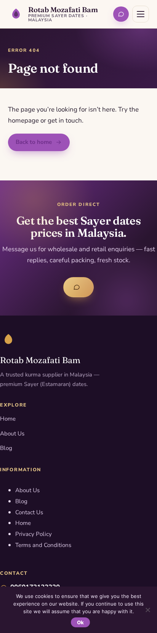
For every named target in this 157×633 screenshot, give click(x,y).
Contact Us (29, 512)
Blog (6, 448)
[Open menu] (140, 14)
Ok (80, 622)
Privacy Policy (33, 534)
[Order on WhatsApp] (121, 14)
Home (8, 419)
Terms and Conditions (43, 545)
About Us (12, 433)
